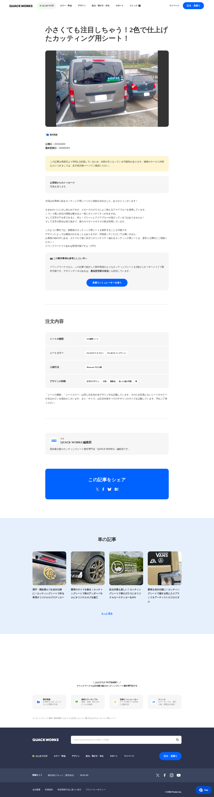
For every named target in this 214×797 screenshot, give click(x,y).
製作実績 (53, 135)
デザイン (82, 6)
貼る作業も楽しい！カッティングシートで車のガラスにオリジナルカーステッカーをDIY (125, 593)
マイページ (174, 6)
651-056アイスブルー (95, 353)
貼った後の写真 (125, 381)
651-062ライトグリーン (116, 353)
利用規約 (49, 789)
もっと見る (107, 613)
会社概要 (36, 789)
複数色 (113, 381)
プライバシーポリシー (95, 789)
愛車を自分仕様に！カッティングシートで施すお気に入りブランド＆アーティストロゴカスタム (163, 595)
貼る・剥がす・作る (101, 6)
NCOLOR (84, 775)
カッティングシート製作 (42, 718)
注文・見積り (193, 5)
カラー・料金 (66, 6)
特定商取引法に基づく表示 (69, 789)
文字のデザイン (93, 381)
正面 (105, 381)
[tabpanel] (107, 89)
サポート (120, 6)
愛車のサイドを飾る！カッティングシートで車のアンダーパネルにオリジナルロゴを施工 (86, 593)
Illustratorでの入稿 (94, 367)
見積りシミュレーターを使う (107, 282)
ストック (134, 6)
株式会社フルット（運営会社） (61, 775)
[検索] (177, 740)
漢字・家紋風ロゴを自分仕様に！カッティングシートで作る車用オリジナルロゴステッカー (48, 593)
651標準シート (93, 339)
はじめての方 (48, 6)
